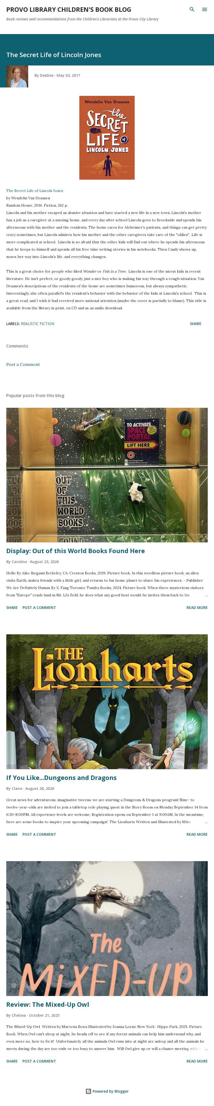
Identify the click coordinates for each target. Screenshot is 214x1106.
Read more (197, 607)
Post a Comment (23, 364)
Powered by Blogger (110, 1091)
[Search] (192, 9)
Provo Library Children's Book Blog (68, 9)
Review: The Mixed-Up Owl (47, 1004)
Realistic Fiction (37, 323)
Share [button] (195, 323)
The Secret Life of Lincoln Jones (34, 190)
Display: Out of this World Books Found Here (75, 550)
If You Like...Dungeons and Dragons (61, 777)
